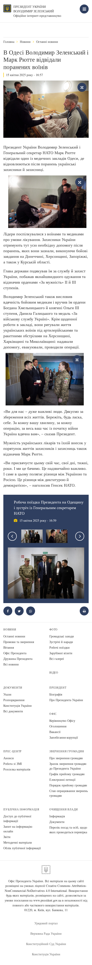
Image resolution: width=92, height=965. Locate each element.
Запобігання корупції (63, 737)
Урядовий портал (46, 923)
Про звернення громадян (66, 758)
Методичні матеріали (17, 842)
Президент (57, 687)
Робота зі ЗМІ (12, 763)
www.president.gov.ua (47, 900)
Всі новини (11, 664)
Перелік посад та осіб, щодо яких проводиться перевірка (68, 829)
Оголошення (57, 726)
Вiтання (8, 647)
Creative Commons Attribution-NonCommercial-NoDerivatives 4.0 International (46, 888)
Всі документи (13, 711)
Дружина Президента (17, 658)
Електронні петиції (62, 779)
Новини (25, 41)
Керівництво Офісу (62, 720)
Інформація (57, 816)
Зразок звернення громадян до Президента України (67, 765)
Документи (12, 687)
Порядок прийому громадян (68, 785)
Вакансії (55, 732)
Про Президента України (66, 700)
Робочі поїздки (59, 647)
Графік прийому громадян (67, 774)
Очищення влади (63, 809)
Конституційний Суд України (46, 944)
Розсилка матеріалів (16, 769)
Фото (53, 629)
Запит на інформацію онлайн (17, 828)
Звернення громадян (66, 751)
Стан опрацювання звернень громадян (68, 793)
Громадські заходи (61, 636)
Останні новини (47, 41)
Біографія (55, 694)
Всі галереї (56, 658)
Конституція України (17, 705)
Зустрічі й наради (61, 642)
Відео (53, 672)
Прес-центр (12, 751)
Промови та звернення (18, 642)
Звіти (6, 837)
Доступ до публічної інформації (17, 818)
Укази (7, 694)
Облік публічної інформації (22, 848)
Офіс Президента (14, 653)
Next (79, 536)
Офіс (53, 714)
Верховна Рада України (46, 933)
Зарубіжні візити (60, 653)
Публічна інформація (21, 809)
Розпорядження (13, 700)
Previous (12, 536)
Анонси (8, 758)
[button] (19, 610)
